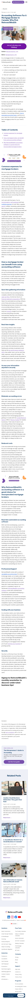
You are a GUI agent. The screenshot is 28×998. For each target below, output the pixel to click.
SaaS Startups (4, 961)
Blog (16, 962)
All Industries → (5, 979)
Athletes (3, 976)
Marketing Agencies (6, 971)
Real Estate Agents (6, 969)
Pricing (16, 957)
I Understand (21, 995)
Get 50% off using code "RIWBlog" (14, 46)
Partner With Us (19, 989)
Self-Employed (4, 964)
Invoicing (3, 939)
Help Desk (17, 969)
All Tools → (18, 950)
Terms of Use (18, 977)
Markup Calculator (19, 943)
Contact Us (17, 972)
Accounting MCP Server (20, 986)
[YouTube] (19, 917)
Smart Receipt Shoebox (7, 934)
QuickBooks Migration (6, 949)
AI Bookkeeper (5, 936)
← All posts (4, 8)
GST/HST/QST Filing (6, 944)
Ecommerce (4, 966)
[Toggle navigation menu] (26, 2)
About (16, 959)
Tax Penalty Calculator (20, 931)
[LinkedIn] (8, 917)
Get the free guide (14, 762)
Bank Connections (5, 931)
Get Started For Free (18, 2)
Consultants (4, 958)
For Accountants (19, 984)
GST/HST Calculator (20, 941)
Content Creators (5, 974)
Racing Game (18, 991)
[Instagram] (12, 917)
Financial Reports (5, 941)
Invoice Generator (19, 938)
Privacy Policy (18, 974)
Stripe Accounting (5, 946)
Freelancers (4, 956)
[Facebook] (15, 917)
